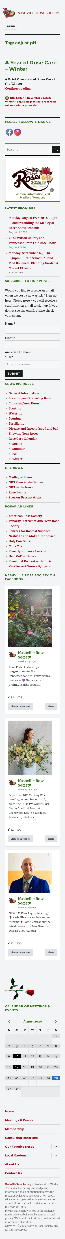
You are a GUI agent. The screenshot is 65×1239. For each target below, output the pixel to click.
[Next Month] (56, 1021)
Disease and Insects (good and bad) (34, 428)
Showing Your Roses (23, 433)
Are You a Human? (18, 354)
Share (51, 706)
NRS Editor (17, 97)
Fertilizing (16, 423)
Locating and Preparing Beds (30, 398)
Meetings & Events (19, 1120)
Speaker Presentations (25, 497)
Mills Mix (15, 546)
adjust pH (23, 101)
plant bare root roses (43, 101)
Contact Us (13, 1173)
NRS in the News (21, 487)
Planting (15, 408)
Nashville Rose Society (18, 1184)
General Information (24, 393)
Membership (14, 1129)
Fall (15, 453)
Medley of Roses (20, 477)
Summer (18, 448)
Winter (9, 101)
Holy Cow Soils (19, 541)
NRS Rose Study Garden (26, 482)
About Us (12, 1164)
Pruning (15, 418)
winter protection (27, 105)
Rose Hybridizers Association (30, 551)
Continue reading (18, 88)
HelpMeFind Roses (22, 556)
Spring (17, 443)
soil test (10, 105)
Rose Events (17, 492)
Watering (15, 413)
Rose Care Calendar (23, 438)
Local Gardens (16, 1155)
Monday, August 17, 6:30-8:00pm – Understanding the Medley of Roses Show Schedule (33, 223)
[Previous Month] (9, 1021)
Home (9, 1111)
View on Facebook (20, 706)
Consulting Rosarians (21, 1138)
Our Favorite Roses (19, 1146)
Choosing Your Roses (24, 403)
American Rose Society (25, 516)
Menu (11, 26)
